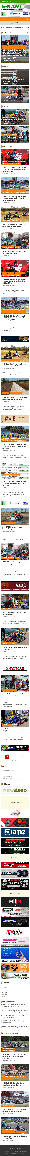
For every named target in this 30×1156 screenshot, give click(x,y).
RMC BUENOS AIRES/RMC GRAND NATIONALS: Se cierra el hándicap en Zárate (14, 446)
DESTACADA (6, 50)
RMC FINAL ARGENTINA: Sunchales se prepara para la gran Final (14, 55)
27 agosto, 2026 (6, 228)
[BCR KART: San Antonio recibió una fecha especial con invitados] (15, 353)
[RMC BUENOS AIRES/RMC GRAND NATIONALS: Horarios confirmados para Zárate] (15, 471)
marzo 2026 (4, 996)
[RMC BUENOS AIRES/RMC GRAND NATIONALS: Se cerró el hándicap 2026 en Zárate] (15, 268)
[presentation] (25, 33)
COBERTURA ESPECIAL (13, 190)
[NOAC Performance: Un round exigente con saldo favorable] (15, 683)
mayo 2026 (4, 992)
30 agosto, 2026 (6, 173)
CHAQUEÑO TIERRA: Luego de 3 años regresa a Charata (13, 80)
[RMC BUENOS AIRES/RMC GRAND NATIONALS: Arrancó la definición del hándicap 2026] (15, 305)
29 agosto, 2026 (6, 202)
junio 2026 (4, 990)
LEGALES (17, 247)
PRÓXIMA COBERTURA (15, 438)
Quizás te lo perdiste (10, 1033)
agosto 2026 (4, 986)
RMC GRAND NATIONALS (8, 163)
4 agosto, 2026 (6, 1087)
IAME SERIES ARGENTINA (9, 1050)
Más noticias (7, 146)
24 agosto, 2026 (6, 123)
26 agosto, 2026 (6, 60)
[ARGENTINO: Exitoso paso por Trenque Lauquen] (15, 516)
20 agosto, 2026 (6, 83)
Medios (5, 66)
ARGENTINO (5, 117)
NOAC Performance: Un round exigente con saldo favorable (12, 138)
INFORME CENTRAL (20, 1076)
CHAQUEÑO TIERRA (7, 77)
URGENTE (18, 163)
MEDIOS (15, 77)
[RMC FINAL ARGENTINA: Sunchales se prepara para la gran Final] (15, 386)
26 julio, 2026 (5, 1113)
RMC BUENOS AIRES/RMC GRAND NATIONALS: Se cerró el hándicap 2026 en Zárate (14, 169)
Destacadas (6, 33)
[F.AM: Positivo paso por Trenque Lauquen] (15, 718)
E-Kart (13, 60)
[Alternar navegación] (3, 19)
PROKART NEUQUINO (13, 94)
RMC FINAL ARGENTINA (15, 50)
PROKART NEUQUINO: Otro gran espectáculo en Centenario (13, 98)
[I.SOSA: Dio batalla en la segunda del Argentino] (15, 636)
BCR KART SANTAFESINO (9, 220)
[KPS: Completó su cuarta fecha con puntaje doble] (15, 601)
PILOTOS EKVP (13, 117)
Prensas (5, 106)
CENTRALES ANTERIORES (9, 1048)
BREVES (5, 161)
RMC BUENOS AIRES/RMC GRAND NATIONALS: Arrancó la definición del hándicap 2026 (14, 198)
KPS (9, 608)
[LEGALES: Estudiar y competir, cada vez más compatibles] (15, 551)
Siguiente (15, 760)
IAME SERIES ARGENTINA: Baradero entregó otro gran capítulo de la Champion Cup (14, 1056)
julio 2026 (4, 988)
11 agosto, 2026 (6, 1060)
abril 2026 (4, 994)
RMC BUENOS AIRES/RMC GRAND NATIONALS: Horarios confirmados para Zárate (14, 483)
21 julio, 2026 (5, 1140)
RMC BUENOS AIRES (20, 161)
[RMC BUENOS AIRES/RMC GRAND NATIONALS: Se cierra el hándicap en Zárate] (15, 434)
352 (22, 757)
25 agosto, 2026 (6, 255)
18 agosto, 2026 (6, 100)
